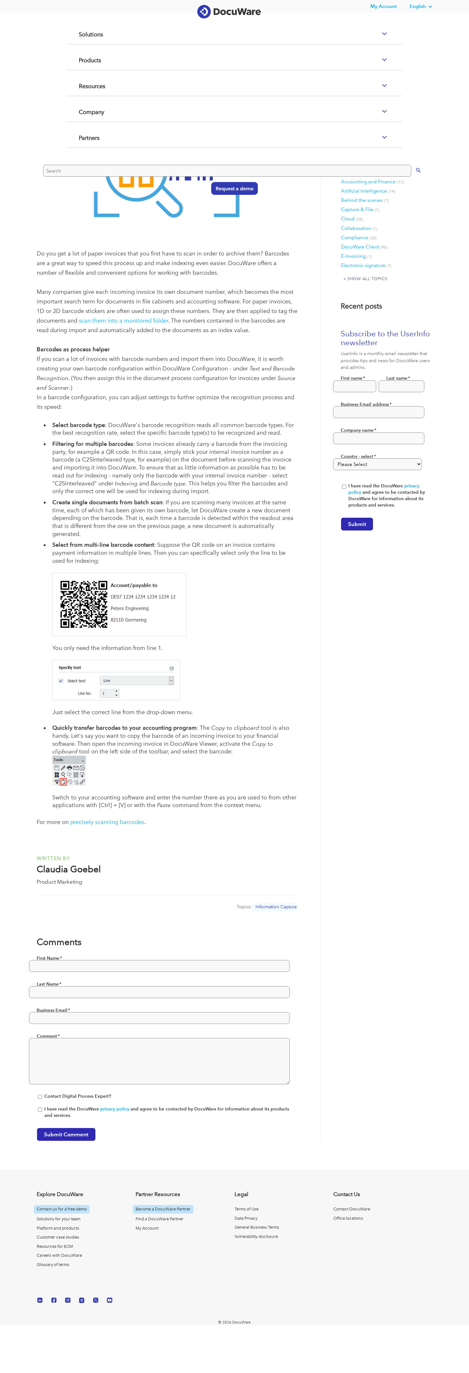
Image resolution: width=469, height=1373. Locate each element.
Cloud (352, 219)
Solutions (83, 60)
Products (82, 86)
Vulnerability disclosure (256, 1236)
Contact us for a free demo (62, 1209)
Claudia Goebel (69, 869)
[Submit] (412, 195)
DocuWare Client (364, 247)
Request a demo (231, 213)
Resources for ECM (55, 1246)
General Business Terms (256, 1227)
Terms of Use (246, 1209)
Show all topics (367, 278)
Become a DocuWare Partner (163, 1209)
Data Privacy (245, 1218)
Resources (84, 112)
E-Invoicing (356, 256)
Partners (81, 163)
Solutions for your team (58, 1219)
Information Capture (276, 907)
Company (84, 137)
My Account (147, 1228)
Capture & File (360, 209)
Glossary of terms (53, 1264)
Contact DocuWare (351, 1209)
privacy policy (114, 1109)
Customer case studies (58, 1237)
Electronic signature (366, 265)
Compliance (358, 237)
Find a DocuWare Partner (159, 1219)
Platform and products (58, 1228)
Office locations (348, 1218)
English (418, 6)
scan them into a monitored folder (123, 320)
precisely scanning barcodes (107, 822)
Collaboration (359, 228)
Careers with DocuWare (59, 1255)
